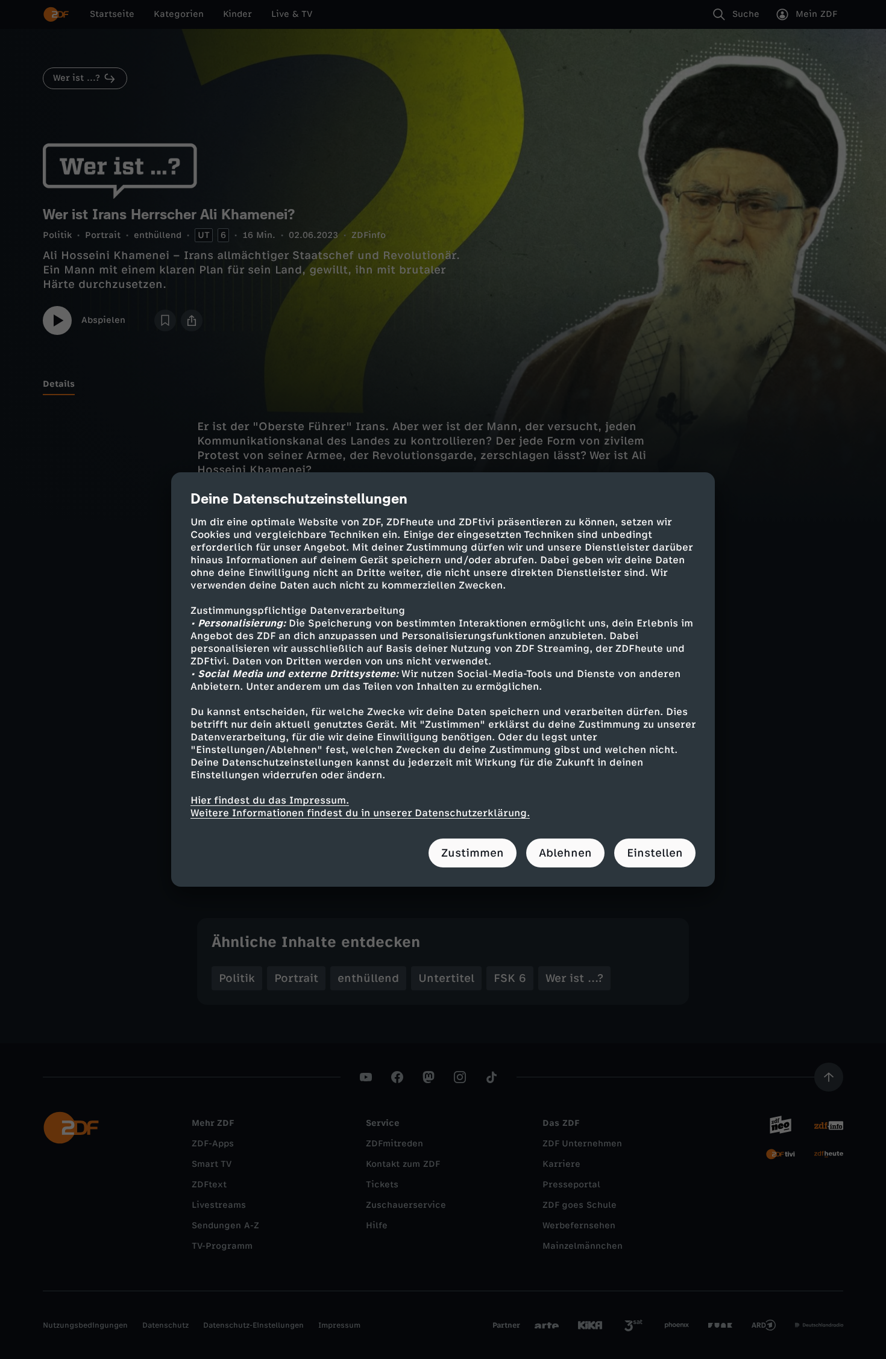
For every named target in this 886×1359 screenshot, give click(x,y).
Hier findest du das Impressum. (269, 800)
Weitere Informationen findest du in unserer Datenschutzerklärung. (360, 813)
